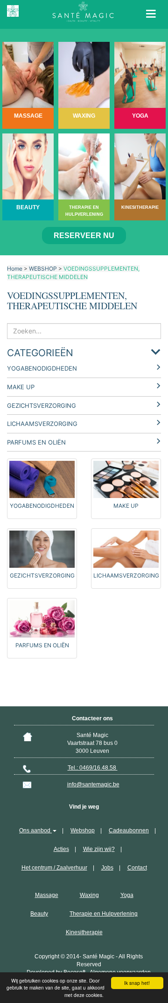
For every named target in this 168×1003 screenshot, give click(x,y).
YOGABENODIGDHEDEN (42, 368)
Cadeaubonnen (129, 830)
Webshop (82, 830)
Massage (46, 895)
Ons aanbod (35, 830)
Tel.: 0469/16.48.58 (93, 767)
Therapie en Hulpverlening (104, 913)
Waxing (89, 895)
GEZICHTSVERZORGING (41, 405)
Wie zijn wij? (99, 849)
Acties (61, 849)
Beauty (39, 913)
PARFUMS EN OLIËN (36, 442)
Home (14, 268)
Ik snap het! (137, 982)
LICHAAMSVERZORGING (42, 423)
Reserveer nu (84, 235)
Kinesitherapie (84, 932)
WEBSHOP (43, 268)
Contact (137, 867)
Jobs (107, 867)
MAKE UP (21, 387)
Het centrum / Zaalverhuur (54, 867)
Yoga (126, 895)
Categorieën (40, 353)
